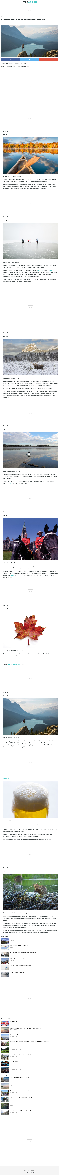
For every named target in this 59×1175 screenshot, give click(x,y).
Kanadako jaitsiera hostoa (14, 664)
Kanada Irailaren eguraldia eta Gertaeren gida (21, 939)
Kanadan (3, 16)
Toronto (50, 270)
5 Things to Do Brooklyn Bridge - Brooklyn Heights (22, 1054)
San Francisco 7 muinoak (16, 1034)
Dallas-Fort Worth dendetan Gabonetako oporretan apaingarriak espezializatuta (29, 1041)
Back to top (29, 1167)
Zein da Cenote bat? (15, 1104)
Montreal (40, 270)
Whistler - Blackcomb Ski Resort (17, 972)
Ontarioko (10, 483)
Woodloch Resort (14, 1061)
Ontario (12, 575)
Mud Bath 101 (13, 1021)
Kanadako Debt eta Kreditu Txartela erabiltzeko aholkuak (23, 952)
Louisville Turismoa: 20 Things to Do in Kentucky (21, 1110)
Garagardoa (6, 778)
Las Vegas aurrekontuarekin (17, 1068)
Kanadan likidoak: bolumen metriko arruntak (20, 965)
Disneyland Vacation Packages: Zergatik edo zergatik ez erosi (25, 1090)
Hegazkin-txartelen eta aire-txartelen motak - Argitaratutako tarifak (26, 1028)
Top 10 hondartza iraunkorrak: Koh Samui (20, 1084)
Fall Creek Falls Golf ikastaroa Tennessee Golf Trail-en (23, 1048)
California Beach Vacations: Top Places (19, 1077)
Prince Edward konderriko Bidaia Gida (19, 945)
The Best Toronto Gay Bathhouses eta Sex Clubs (21, 1097)
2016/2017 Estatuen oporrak (17, 959)
